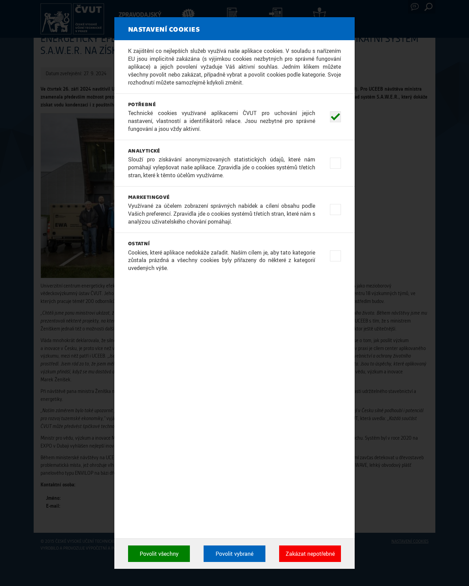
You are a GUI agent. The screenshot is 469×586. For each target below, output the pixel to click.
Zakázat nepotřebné (310, 553)
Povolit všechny (159, 553)
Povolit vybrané (234, 553)
